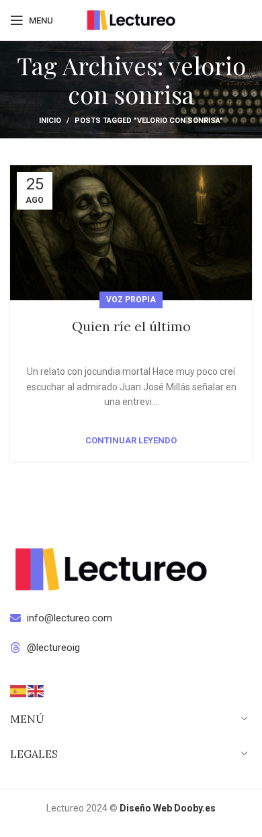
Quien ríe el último (131, 326)
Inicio (50, 120)
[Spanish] (19, 690)
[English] (36, 690)
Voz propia (131, 299)
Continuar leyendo (131, 440)
